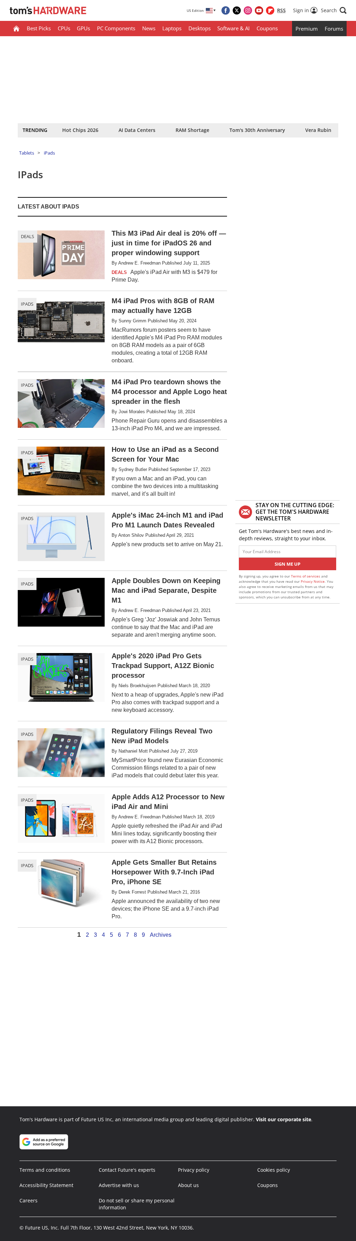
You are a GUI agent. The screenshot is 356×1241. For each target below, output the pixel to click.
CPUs (64, 28)
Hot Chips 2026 (80, 130)
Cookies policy (273, 1170)
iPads (49, 153)
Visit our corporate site (283, 1119)
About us (188, 1185)
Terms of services (306, 576)
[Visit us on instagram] (248, 10)
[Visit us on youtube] (259, 10)
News (148, 28)
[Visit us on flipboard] (270, 10)
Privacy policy (193, 1170)
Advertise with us (119, 1185)
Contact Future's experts (127, 1170)
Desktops (199, 28)
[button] (334, 10)
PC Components (116, 28)
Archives (160, 935)
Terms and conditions (44, 1170)
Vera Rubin (318, 130)
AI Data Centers (137, 130)
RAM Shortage (192, 130)
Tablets (26, 153)
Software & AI (233, 28)
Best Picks (39, 28)
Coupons (267, 28)
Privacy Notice (313, 581)
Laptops (171, 28)
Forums (334, 28)
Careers (28, 1200)
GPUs (83, 28)
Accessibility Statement (46, 1185)
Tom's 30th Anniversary (257, 130)
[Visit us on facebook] (225, 10)
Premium (307, 28)
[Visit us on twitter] (237, 10)
